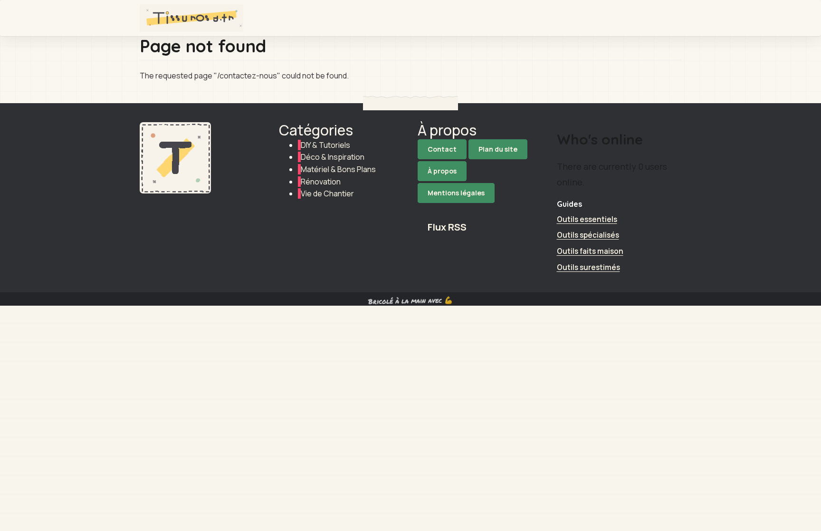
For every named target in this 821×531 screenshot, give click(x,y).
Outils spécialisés (588, 235)
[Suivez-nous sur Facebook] (454, 209)
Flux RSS (447, 227)
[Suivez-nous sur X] (428, 209)
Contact (442, 149)
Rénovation (321, 181)
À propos (442, 170)
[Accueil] (195, 18)
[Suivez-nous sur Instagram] (480, 209)
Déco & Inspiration (332, 157)
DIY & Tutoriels (325, 145)
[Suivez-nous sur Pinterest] (506, 209)
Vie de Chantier (327, 193)
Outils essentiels (587, 219)
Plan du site (497, 149)
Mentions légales (456, 192)
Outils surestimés (588, 267)
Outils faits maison (590, 251)
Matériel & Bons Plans (338, 169)
